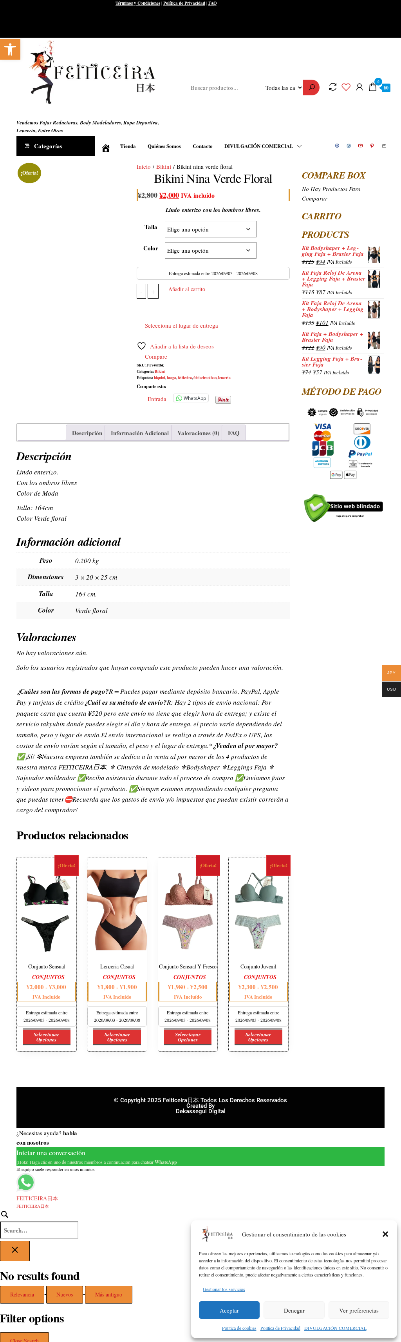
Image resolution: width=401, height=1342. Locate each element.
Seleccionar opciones (46, 1037)
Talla (151, 226)
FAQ (212, 3)
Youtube (361, 146)
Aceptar (229, 1310)
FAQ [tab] (234, 432)
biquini (159, 377)
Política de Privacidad (280, 1328)
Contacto (203, 146)
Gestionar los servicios (224, 1289)
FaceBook (337, 146)
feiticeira (185, 377)
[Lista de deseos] (346, 86)
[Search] (39, 1224)
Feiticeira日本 (31, 110)
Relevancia (22, 1294)
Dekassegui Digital (201, 1111)
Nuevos (64, 1294)
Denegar (294, 1310)
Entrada (157, 398)
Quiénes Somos (164, 146)
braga (171, 377)
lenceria (224, 377)
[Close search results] (15, 1251)
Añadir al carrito (186, 289)
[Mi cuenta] (359, 86)
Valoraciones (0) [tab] (198, 432)
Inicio (144, 166)
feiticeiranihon (205, 377)
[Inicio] (104, 146)
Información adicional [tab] (140, 432)
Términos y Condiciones (138, 3)
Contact (384, 146)
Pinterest (373, 146)
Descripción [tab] (87, 432)
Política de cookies (239, 1328)
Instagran (349, 146)
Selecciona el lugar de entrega (181, 325)
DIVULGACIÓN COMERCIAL (335, 1328)
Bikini (163, 166)
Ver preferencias (359, 1310)
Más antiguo (108, 1294)
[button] (10, 49)
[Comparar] (333, 86)
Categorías (48, 146)
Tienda (128, 146)
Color (150, 248)
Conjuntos (48, 977)
